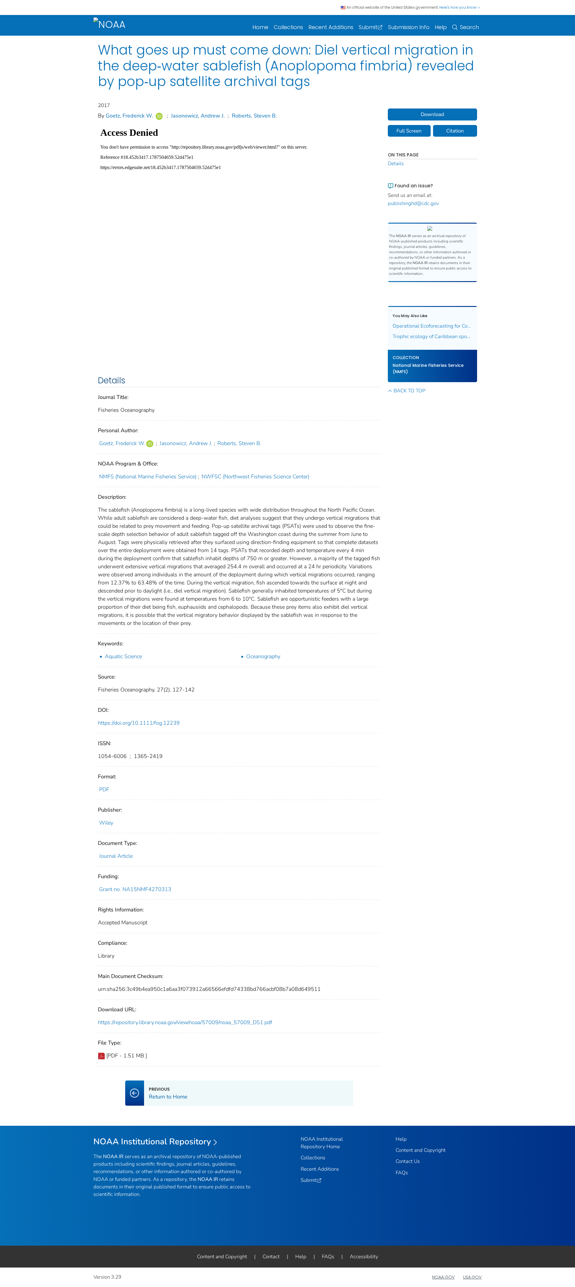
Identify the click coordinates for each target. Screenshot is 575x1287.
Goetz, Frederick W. (129, 115)
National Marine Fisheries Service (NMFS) (428, 368)
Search (469, 27)
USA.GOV (472, 1277)
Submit (368, 27)
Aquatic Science (123, 656)
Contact (271, 1256)
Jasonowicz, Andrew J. (198, 115)
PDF (104, 789)
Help (441, 27)
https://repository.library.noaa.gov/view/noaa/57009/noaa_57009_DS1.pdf (185, 1022)
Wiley (106, 822)
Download (432, 114)
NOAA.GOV (443, 1277)
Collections (288, 27)
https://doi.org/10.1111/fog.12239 (139, 723)
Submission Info (408, 27)
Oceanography (263, 656)
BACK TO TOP (409, 390)
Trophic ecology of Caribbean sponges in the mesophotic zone (433, 336)
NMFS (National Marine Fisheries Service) (147, 476)
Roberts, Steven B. (254, 115)
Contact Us (408, 1161)
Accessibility (364, 1256)
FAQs (402, 1172)
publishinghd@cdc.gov (413, 203)
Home (260, 27)
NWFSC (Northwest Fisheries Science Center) (255, 476)
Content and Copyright (421, 1150)
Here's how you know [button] (458, 7)
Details (396, 163)
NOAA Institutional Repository (152, 1141)
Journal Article (116, 856)
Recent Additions (330, 27)
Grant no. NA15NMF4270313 (135, 889)
